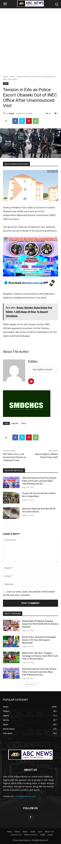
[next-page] (9, 524)
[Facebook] (15, 121)
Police (23, 423)
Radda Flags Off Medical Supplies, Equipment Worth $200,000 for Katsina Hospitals (40, 624)
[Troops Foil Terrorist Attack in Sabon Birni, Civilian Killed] (11, 497)
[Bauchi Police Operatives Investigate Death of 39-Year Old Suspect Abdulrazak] (11, 641)
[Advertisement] (30, 40)
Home (5, 76)
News (12, 76)
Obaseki (15, 423)
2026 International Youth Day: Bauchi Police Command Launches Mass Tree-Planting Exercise (39, 481)
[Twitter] (22, 121)
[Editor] (5, 113)
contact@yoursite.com (25, 796)
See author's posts (42, 369)
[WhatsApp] (36, 121)
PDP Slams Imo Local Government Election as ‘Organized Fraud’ (14, 457)
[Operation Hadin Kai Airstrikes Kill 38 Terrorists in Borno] (11, 513)
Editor (11, 113)
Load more (29, 684)
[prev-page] (5, 524)
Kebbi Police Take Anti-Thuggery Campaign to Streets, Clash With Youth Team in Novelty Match (40, 656)
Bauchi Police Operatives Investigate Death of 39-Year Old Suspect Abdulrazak (39, 640)
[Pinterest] (29, 121)
